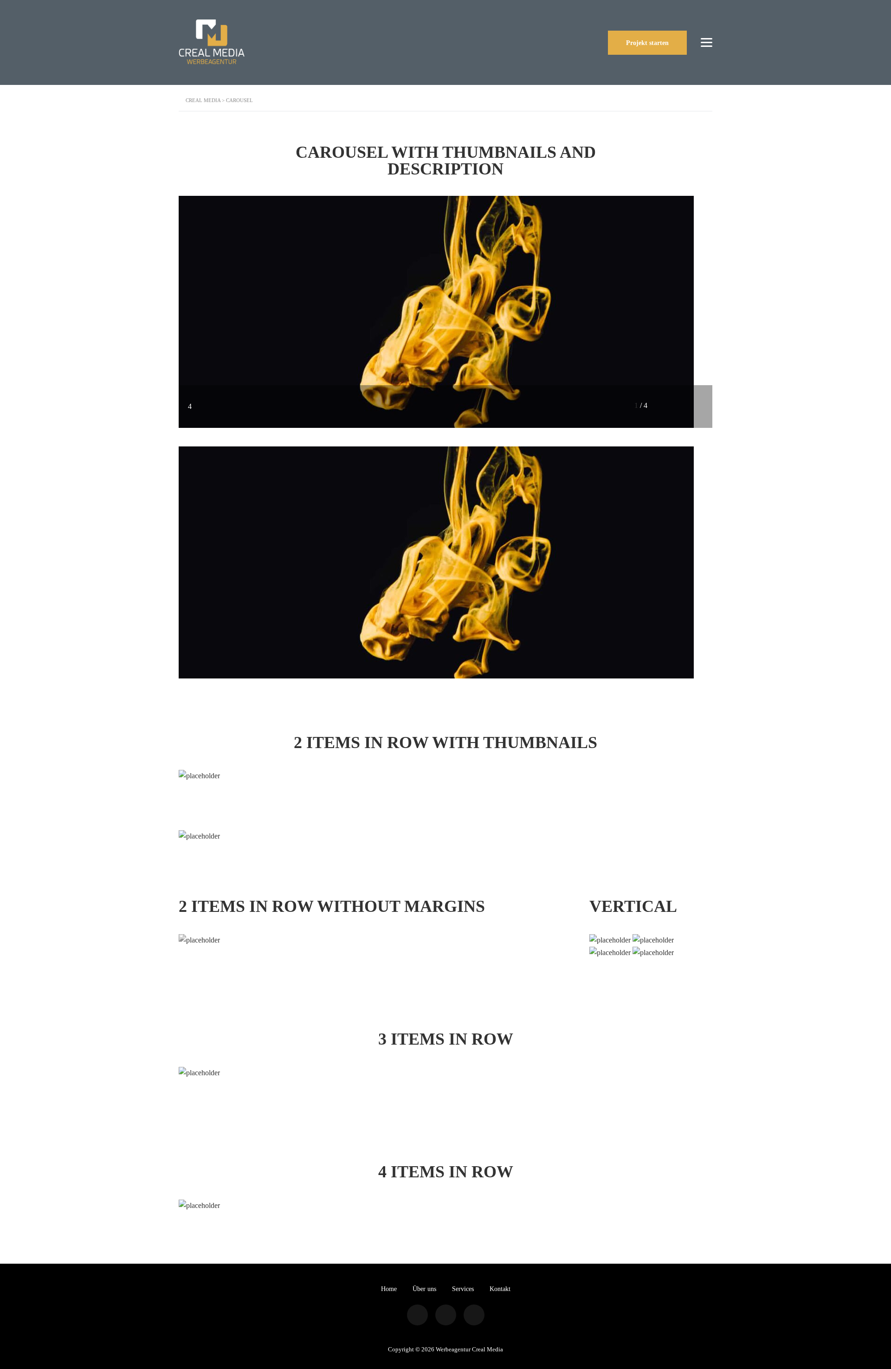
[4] (436, 311)
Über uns (424, 1288)
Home (389, 1288)
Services (463, 1288)
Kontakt (500, 1288)
